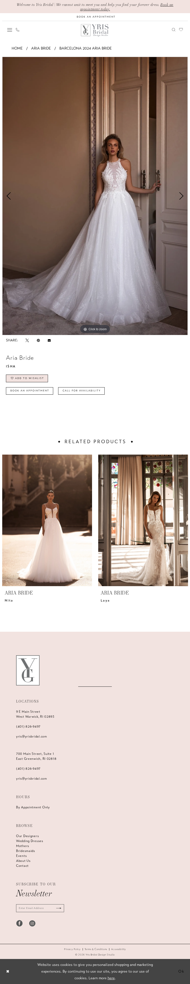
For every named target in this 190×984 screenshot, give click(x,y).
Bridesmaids (25, 851)
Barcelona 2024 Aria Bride (85, 48)
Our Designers (27, 836)
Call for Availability (82, 390)
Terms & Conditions (96, 949)
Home (17, 48)
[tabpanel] (95, 196)
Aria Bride (41, 48)
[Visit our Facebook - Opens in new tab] (19, 923)
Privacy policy (72, 949)
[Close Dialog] (8, 971)
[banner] (95, 30)
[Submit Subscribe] (58, 908)
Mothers (22, 846)
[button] (9, 29)
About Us (23, 861)
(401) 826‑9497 (28, 727)
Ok (181, 971)
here (111, 978)
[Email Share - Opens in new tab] (49, 340)
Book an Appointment (29, 390)
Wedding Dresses (29, 841)
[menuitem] (9, 29)
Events (21, 856)
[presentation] (47, 520)
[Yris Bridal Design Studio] (28, 670)
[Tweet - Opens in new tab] (27, 340)
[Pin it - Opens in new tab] (38, 340)
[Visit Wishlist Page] (181, 29)
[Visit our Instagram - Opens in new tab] (32, 923)
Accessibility (118, 949)
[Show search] (173, 29)
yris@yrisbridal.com (31, 736)
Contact (22, 866)
